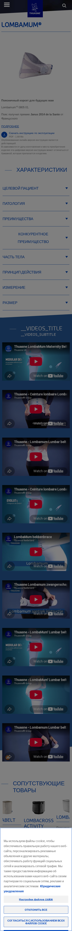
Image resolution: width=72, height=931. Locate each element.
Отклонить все (36, 909)
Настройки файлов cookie (36, 899)
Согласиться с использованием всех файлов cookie (36, 922)
